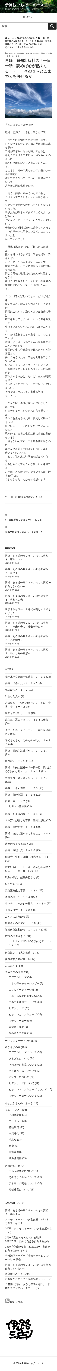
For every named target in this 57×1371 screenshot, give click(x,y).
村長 (27, 53)
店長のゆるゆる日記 (16, 843)
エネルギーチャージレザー (24, 983)
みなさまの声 (12, 1047)
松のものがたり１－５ (17, 713)
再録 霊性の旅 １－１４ (20, 827)
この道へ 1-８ (13, 965)
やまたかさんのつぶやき (19, 1103)
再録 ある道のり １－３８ (21, 814)
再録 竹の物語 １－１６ (20, 794)
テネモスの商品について (23, 1183)
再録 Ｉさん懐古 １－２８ (21, 788)
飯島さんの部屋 (18, 1033)
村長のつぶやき (14, 936)
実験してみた (12, 1109)
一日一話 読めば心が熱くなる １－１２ (26, 497)
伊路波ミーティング (16, 761)
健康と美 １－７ (15, 801)
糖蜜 (11, 1146)
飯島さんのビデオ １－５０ (20, 923)
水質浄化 (14, 1133)
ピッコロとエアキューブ (23, 1014)
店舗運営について (19, 1189)
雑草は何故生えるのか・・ (20, 1273)
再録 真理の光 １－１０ (20, 850)
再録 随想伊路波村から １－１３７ (26, 750)
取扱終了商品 (16, 1027)
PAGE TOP (53, 1327)
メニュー (30, 17)
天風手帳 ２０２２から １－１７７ (26, 777)
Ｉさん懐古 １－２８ (17, 910)
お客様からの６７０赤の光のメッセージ (28, 1279)
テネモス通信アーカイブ (23, 1002)
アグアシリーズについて (23, 1052)
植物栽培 (14, 1127)
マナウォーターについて (23, 1095)
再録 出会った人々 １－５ (21, 683)
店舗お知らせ (12, 1166)
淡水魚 (12, 1139)
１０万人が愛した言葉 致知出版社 (25, 820)
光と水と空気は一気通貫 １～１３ (25, 676)
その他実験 (15, 1115)
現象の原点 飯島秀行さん (20, 877)
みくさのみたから (15, 916)
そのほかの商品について (23, 1064)
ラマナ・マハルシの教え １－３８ (25, 903)
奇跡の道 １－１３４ (17, 897)
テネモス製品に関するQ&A (24, 996)
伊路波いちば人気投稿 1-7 (21, 952)
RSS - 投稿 (16, 1302)
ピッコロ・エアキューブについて (28, 1089)
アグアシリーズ (18, 977)
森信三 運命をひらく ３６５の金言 (26, 719)
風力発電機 (15, 1158)
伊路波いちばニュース (24, 5)
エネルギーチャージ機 (21, 989)
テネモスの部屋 (14, 972)
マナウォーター (18, 1020)
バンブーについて (19, 1077)
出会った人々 (12, 696)
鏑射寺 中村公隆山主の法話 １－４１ (27, 856)
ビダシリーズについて (21, 1083)
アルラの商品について (21, 1171)
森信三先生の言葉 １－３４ (21, 890)
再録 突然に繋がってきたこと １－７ (28, 833)
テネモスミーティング (17, 1040)
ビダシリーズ (16, 1008)
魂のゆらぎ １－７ (16, 689)
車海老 (12, 1152)
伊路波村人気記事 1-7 (18, 959)
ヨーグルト (15, 1121)
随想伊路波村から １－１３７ (23, 929)
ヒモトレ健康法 (18, 806)
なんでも (10, 884)
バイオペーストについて (23, 1071)
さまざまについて (19, 1058)
